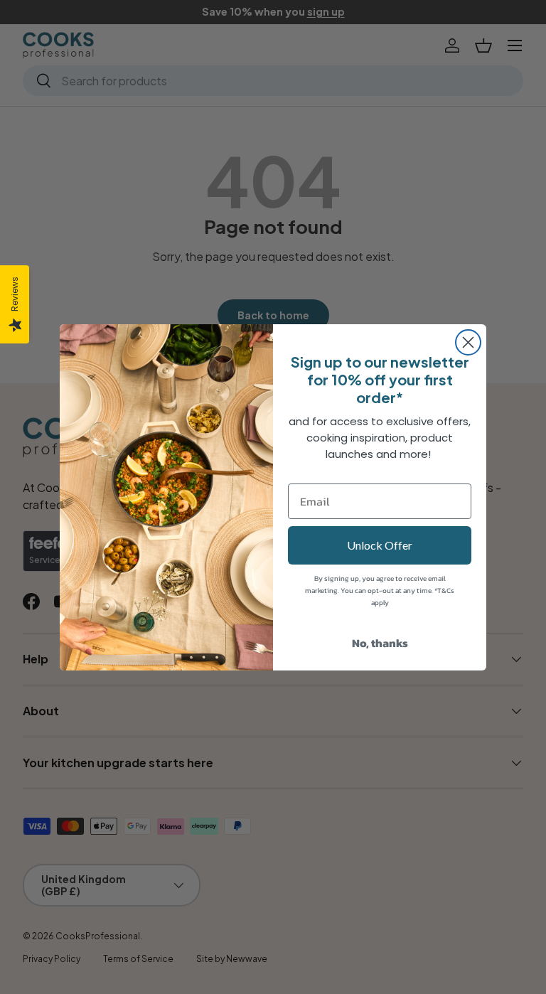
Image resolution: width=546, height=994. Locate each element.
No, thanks (380, 642)
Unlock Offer (379, 545)
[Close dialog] (468, 342)
